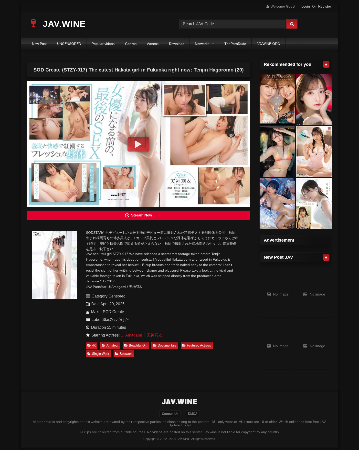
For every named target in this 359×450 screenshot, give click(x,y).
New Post (39, 44)
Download (176, 44)
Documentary (167, 345)
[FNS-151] (277, 151)
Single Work (100, 354)
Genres (131, 44)
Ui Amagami (131, 335)
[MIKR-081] (277, 203)
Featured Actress (199, 345)
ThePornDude (235, 44)
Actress (152, 44)
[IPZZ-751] (277, 99)
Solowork (126, 354)
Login (305, 6)
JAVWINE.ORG (268, 44)
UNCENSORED (69, 44)
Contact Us (170, 414)
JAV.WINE (63, 24)
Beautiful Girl (138, 345)
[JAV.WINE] (179, 402)
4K (94, 345)
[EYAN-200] (314, 203)
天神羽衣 (154, 335)
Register (324, 6)
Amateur (112, 345)
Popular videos (103, 44)
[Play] (138, 144)
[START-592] (314, 99)
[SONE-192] (314, 151)
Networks (202, 44)
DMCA (192, 414)
